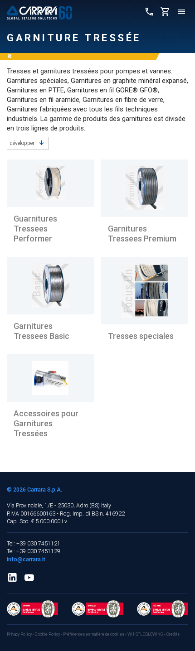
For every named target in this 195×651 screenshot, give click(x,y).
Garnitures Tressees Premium (142, 233)
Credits (173, 634)
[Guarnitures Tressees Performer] (50, 183)
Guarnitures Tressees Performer (35, 228)
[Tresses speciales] (145, 290)
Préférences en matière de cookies (93, 634)
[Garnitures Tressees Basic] (50, 285)
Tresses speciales (141, 336)
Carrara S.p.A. (44, 489)
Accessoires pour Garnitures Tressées (46, 423)
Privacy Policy (20, 634)
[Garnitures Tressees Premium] (145, 188)
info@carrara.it (26, 559)
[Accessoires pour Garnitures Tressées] (50, 378)
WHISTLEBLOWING (145, 634)
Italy (106, 505)
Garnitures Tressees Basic (41, 331)
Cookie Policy (48, 634)
